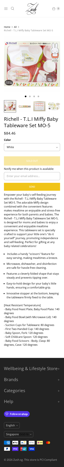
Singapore (17, 434)
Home (7, 26)
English (10, 425)
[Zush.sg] (32, 8)
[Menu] (6, 9)
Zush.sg (18, 460)
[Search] (12, 9)
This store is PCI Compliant (40, 460)
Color (7, 140)
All (15, 26)
